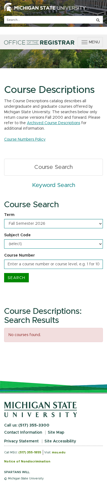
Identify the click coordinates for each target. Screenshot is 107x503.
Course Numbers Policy (25, 139)
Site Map (56, 432)
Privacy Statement (21, 441)
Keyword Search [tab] (53, 185)
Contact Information (23, 432)
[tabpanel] (53, 241)
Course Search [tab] (53, 167)
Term (9, 215)
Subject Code (17, 235)
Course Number (19, 255)
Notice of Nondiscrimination (27, 461)
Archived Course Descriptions (53, 123)
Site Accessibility (60, 441)
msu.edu (58, 452)
